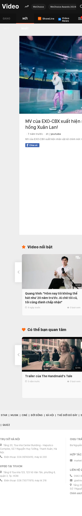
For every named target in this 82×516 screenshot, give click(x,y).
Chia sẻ (33, 145)
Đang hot (6, 20)
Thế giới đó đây (67, 415)
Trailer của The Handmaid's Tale (48, 376)
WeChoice (38, 6)
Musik (14, 415)
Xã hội (50, 415)
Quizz (6, 424)
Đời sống (37, 415)
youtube (56, 133)
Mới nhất (25, 20)
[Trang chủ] (10, 6)
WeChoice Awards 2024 (63, 6)
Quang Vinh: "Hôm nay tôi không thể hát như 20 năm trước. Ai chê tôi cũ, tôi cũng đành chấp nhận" (51, 298)
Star (4, 415)
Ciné (24, 415)
